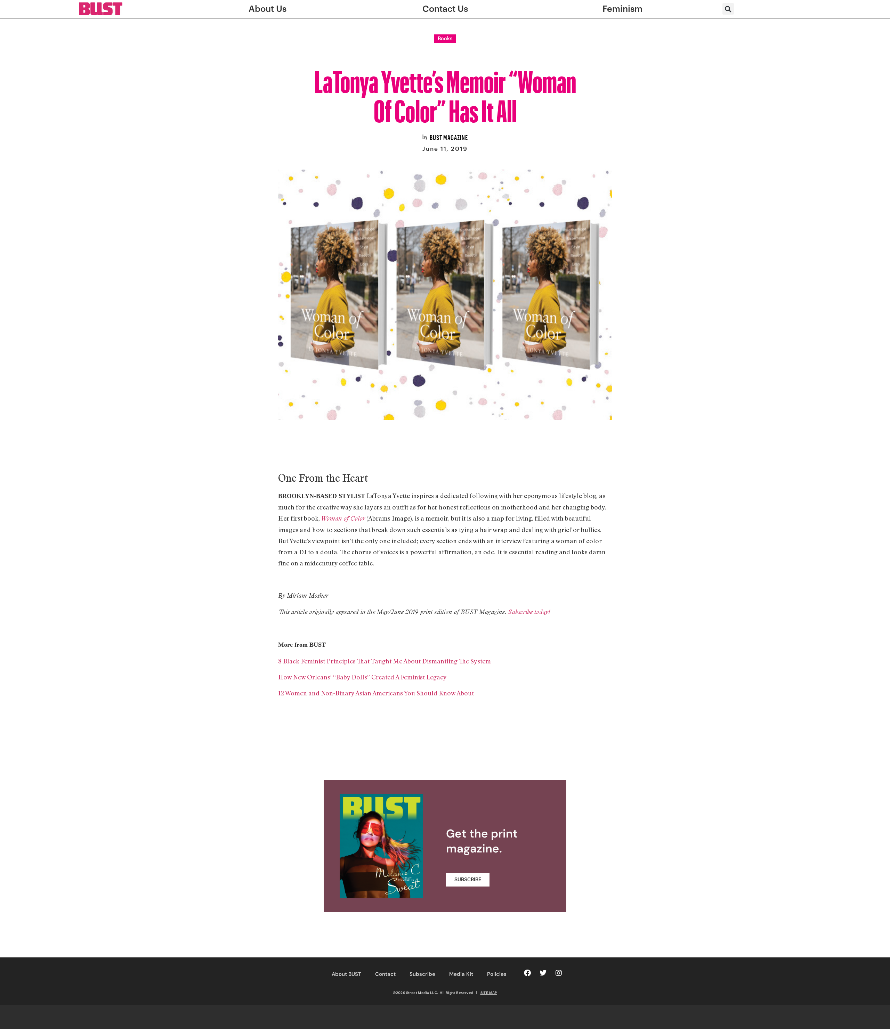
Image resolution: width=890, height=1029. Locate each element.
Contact (385, 974)
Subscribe (422, 974)
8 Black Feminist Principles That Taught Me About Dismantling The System (384, 661)
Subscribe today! (529, 611)
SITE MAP (488, 992)
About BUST (346, 974)
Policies (497, 974)
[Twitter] (543, 973)
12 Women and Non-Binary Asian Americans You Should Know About (376, 693)
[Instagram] (559, 973)
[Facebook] (527, 973)
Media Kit (461, 974)
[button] (728, 9)
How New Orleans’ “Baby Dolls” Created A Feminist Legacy (362, 677)
